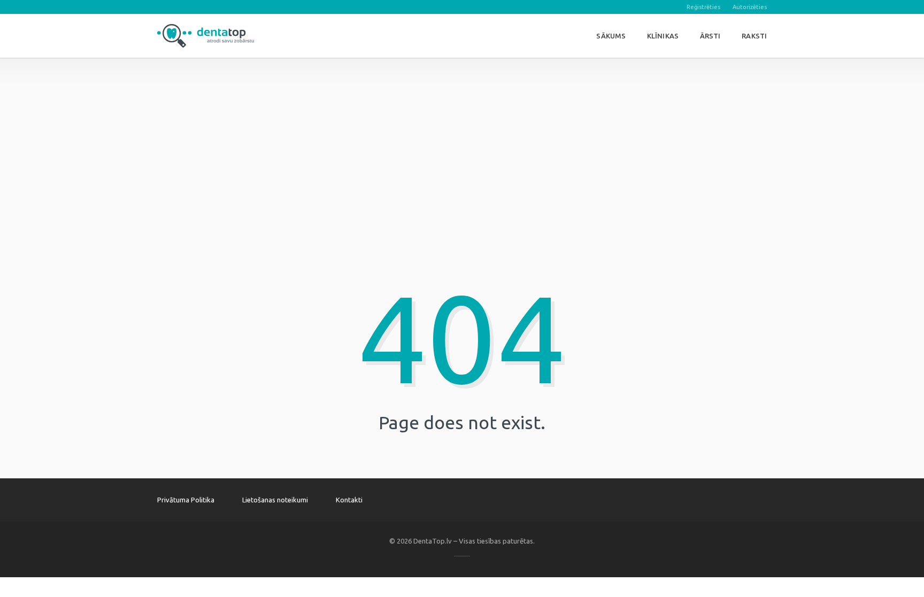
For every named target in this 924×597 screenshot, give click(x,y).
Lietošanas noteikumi (275, 499)
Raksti (754, 36)
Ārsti (710, 36)
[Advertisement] (462, 132)
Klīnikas (663, 36)
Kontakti (349, 499)
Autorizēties (750, 7)
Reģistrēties (703, 7)
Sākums (611, 36)
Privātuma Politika (185, 499)
